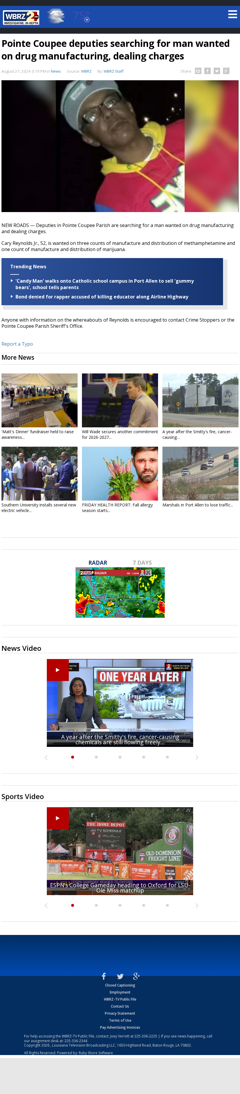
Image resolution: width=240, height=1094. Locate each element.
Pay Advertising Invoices (120, 1027)
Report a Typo (17, 344)
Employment (120, 992)
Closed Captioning (120, 985)
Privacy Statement (120, 1013)
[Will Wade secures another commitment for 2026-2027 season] (120, 400)
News (56, 71)
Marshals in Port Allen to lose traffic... (197, 505)
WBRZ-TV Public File (120, 999)
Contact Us (120, 1006)
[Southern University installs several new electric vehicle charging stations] (39, 474)
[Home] (22, 17)
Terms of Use (120, 1020)
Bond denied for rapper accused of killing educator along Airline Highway (102, 296)
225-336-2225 (145, 1036)
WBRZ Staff (114, 71)
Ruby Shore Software (96, 1052)
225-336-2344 (75, 1040)
